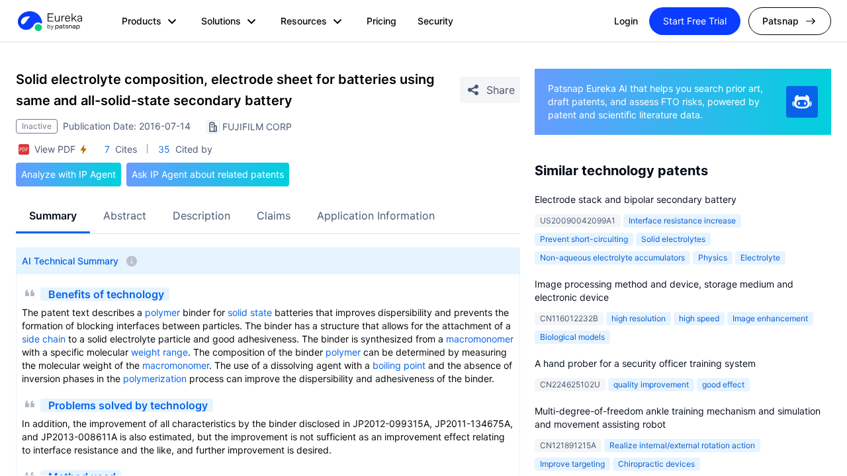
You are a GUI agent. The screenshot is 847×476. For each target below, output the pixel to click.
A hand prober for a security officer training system (645, 363)
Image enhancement (770, 318)
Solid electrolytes (673, 239)
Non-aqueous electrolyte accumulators (612, 257)
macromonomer (479, 338)
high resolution (638, 318)
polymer (162, 312)
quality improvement (651, 384)
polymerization (155, 378)
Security (435, 20)
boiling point (399, 365)
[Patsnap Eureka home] (49, 21)
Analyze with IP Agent (68, 174)
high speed (699, 318)
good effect (723, 384)
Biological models (572, 337)
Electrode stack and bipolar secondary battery (635, 199)
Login (626, 20)
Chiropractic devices (656, 464)
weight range (159, 352)
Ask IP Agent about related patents (208, 174)
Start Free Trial (695, 20)
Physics (712, 257)
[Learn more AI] (802, 102)
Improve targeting (572, 464)
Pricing (381, 20)
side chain (44, 338)
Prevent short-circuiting (584, 239)
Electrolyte (760, 257)
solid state (250, 312)
